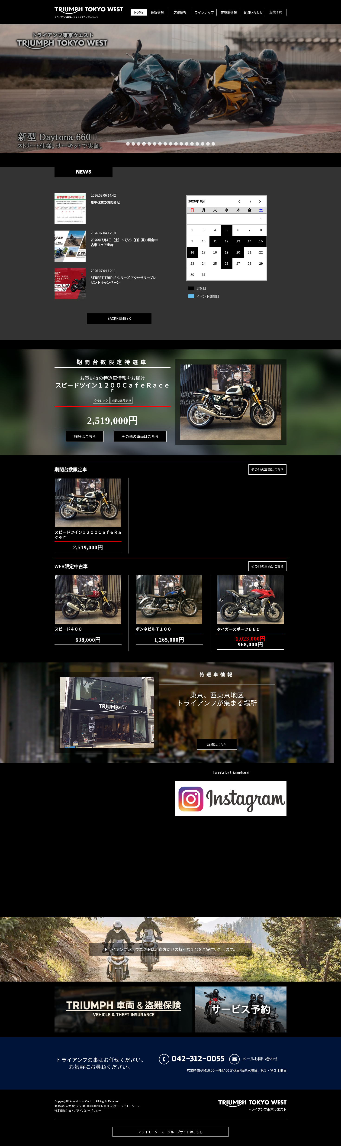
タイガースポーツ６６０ (238, 629)
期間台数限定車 (121, 400)
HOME (138, 12)
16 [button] (208, 144)
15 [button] (202, 144)
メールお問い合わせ (260, 1058)
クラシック (101, 400)
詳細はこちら (85, 436)
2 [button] (133, 144)
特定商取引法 (63, 1110)
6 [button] (154, 144)
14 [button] (197, 144)
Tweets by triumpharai (231, 772)
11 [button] (181, 144)
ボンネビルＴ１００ (153, 629)
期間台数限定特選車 (113, 362)
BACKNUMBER (119, 318)
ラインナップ (204, 12)
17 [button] (213, 144)
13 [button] (192, 144)
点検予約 (275, 12)
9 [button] (170, 144)
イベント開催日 (207, 296)
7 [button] (160, 144)
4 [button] (144, 144)
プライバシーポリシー (88, 1110)
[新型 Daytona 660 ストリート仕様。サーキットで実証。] (170, 88)
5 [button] (149, 144)
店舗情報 (180, 12)
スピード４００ (68, 629)
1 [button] (128, 144)
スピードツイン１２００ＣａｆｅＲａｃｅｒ (88, 534)
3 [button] (138, 144)
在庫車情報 (229, 12)
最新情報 (157, 12)
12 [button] (186, 144)
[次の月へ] (261, 201)
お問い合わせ (253, 12)
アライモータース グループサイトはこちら (170, 1131)
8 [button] (165, 144)
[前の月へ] (238, 201)
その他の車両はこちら (140, 436)
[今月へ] (249, 201)
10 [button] (176, 144)
